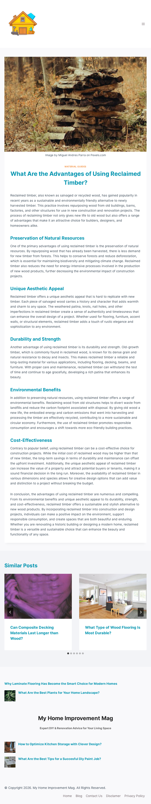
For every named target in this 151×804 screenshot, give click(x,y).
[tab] (68, 653)
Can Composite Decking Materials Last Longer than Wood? (34, 633)
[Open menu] (143, 24)
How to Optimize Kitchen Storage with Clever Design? (60, 744)
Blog (79, 796)
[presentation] (38, 596)
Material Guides (75, 166)
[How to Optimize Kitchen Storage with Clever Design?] (9, 747)
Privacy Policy (134, 796)
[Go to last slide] (10, 612)
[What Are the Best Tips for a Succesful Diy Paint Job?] (9, 762)
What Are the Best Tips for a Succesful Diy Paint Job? (59, 759)
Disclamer (113, 796)
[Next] (141, 612)
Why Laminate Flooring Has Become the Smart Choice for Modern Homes (60, 683)
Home (67, 796)
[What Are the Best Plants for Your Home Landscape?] (9, 695)
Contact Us (94, 796)
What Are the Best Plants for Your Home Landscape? (59, 693)
